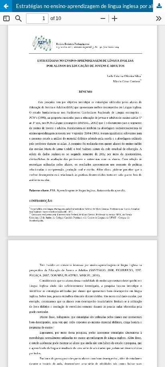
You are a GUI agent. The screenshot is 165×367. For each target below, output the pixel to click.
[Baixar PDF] (159, 6)
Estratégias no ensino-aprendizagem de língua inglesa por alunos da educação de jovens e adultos (90, 6)
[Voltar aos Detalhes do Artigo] (6, 6)
